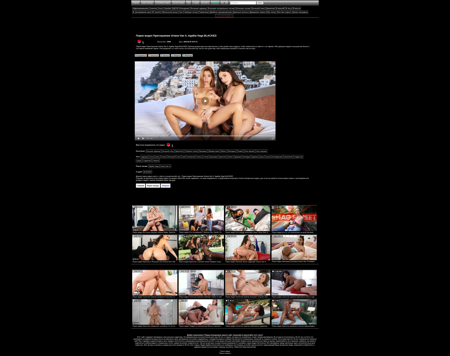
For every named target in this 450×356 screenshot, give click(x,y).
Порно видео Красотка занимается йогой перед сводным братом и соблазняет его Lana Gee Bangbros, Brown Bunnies (294, 326)
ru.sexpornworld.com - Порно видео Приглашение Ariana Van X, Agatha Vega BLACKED (198, 176)
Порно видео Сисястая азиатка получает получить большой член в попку (247, 297)
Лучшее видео (178, 3)
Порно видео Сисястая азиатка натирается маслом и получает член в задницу (155, 297)
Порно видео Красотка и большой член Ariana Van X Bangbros (155, 262)
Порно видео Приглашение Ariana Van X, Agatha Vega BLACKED (176, 35)
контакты (229, 347)
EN (226, 3)
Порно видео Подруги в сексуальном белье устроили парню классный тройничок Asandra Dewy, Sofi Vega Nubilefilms (201, 326)
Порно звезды (147, 3)
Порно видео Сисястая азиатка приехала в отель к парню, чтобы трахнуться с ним (294, 297)
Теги (188, 3)
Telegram (215, 3)
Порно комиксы (225, 353)
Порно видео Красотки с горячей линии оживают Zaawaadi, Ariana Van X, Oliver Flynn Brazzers (201, 262)
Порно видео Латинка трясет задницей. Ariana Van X (245, 262)
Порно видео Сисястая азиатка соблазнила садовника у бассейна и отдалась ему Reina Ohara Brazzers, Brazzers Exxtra (247, 326)
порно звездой (169, 180)
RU (222, 3)
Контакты (205, 3)
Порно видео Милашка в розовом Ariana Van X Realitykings (294, 261)
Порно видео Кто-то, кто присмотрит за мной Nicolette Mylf (294, 232)
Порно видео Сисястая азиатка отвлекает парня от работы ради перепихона (201, 297)
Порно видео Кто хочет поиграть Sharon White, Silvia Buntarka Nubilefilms (155, 232)
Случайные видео (163, 3)
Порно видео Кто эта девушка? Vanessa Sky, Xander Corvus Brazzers (201, 232)
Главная (135, 3)
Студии (196, 3)
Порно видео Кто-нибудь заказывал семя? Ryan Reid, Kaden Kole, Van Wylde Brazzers (247, 232)
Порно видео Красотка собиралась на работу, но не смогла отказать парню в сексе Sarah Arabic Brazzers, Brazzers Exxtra (155, 326)
